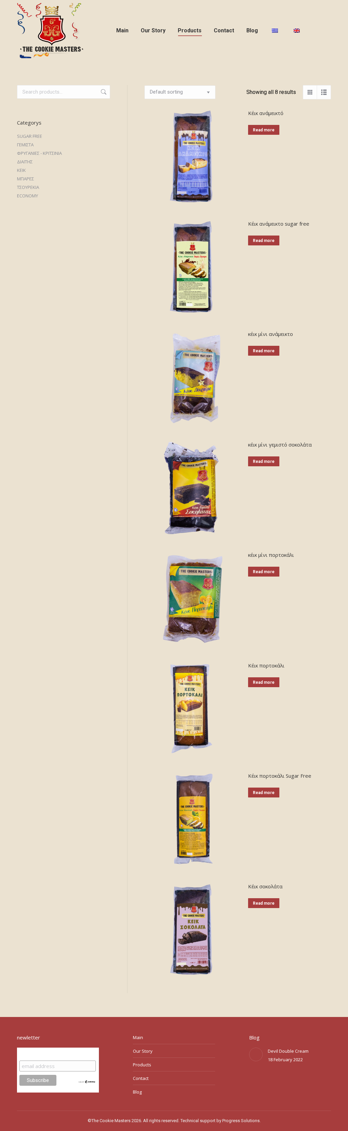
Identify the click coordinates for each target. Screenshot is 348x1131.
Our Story (143, 1051)
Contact (141, 1078)
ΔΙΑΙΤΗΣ (25, 162)
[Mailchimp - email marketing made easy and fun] (87, 1082)
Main (138, 1037)
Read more (264, 130)
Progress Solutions (241, 1120)
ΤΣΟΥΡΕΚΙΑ (28, 187)
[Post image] (256, 1054)
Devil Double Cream (288, 1051)
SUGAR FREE (29, 136)
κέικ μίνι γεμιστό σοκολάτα (280, 444)
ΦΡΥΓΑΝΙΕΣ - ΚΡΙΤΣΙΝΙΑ (39, 153)
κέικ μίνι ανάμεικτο (270, 333)
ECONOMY (27, 196)
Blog (137, 1092)
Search (103, 92)
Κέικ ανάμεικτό (265, 113)
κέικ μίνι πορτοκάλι (271, 554)
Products (142, 1065)
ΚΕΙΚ (21, 170)
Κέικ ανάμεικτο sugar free (278, 223)
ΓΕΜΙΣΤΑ (25, 145)
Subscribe (32, 1054)
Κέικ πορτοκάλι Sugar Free (279, 775)
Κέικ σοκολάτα (265, 886)
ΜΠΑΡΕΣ (25, 179)
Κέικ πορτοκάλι (266, 665)
